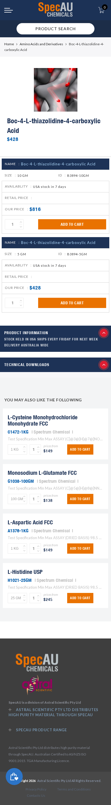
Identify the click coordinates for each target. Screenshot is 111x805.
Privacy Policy (36, 789)
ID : (62, 175)
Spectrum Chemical (52, 432)
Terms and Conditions (74, 789)
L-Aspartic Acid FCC (30, 522)
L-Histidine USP (25, 571)
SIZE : (10, 175)
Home (9, 44)
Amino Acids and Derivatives (41, 44)
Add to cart (72, 224)
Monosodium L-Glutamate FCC (42, 472)
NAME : (12, 164)
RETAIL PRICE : (18, 198)
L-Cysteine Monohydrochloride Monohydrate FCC (42, 420)
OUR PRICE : (16, 209)
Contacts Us (36, 795)
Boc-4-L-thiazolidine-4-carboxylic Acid (58, 164)
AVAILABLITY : (18, 186)
